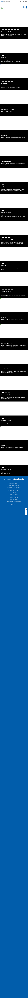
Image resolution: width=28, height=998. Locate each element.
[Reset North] (26, 514)
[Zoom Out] (26, 512)
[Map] (14, 519)
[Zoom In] (26, 509)
